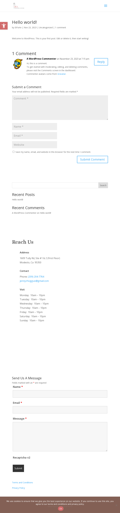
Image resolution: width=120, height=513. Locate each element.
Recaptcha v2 (21, 457)
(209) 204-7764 (36, 276)
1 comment (60, 27)
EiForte (18, 27)
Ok (60, 508)
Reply (101, 62)
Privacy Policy (18, 487)
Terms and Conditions (22, 482)
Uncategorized (46, 27)
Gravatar (62, 73)
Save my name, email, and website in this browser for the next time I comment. (53, 152)
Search (103, 185)
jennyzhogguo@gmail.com (34, 280)
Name (18, 387)
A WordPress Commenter (41, 58)
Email (17, 402)
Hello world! (17, 199)
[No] (116, 505)
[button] (4, 26)
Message (20, 418)
